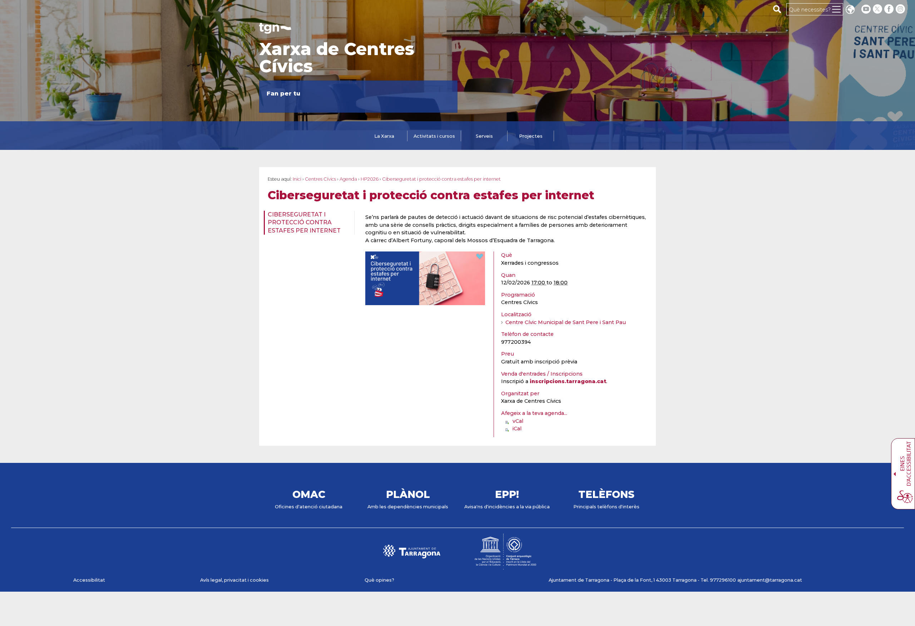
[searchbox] (777, 9)
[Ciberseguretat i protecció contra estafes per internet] (425, 302)
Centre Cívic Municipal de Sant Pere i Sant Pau (565, 322)
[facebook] (889, 9)
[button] (850, 10)
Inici (297, 179)
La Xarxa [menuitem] (384, 136)
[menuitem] (307, 223)
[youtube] (866, 9)
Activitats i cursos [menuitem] (434, 136)
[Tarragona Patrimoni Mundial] (505, 566)
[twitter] (878, 9)
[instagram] (901, 9)
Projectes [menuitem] (531, 136)
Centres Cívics (320, 179)
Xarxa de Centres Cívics (336, 58)
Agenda (348, 179)
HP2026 (370, 179)
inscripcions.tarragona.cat (568, 381)
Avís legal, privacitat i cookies (234, 580)
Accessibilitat (89, 580)
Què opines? (379, 580)
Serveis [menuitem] (484, 136)
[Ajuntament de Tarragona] (275, 30)
